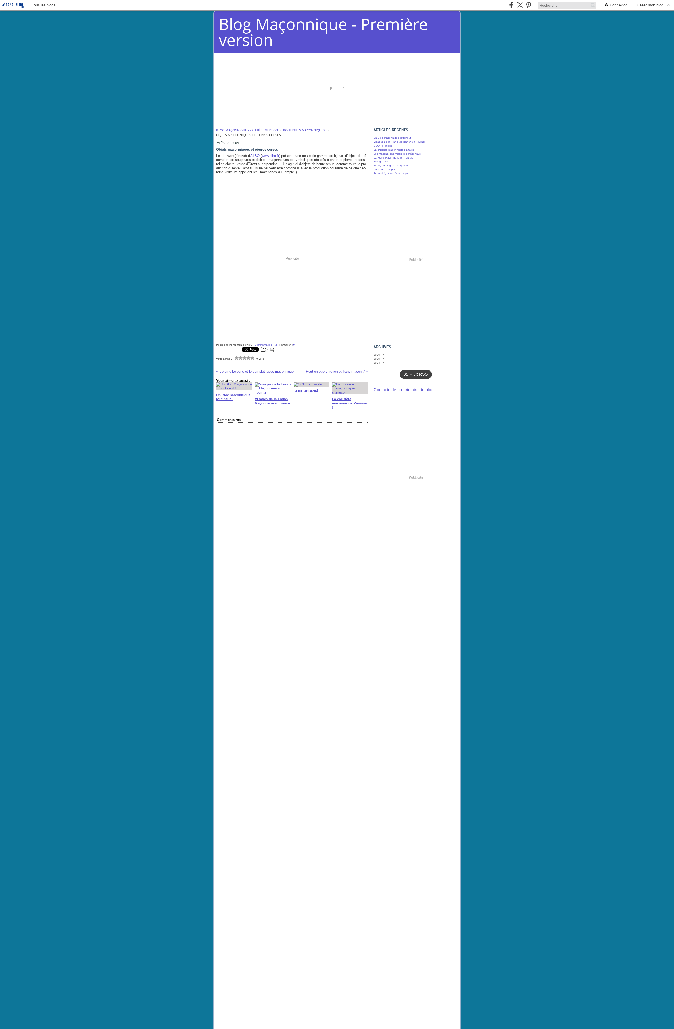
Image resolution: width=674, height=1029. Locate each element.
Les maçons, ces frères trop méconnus (397, 153)
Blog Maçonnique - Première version (247, 130)
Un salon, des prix (384, 169)
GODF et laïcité (383, 145)
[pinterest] (528, 5)
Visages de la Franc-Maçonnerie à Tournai (399, 141)
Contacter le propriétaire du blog (404, 390)
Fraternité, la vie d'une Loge (391, 173)
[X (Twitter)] (520, 5)
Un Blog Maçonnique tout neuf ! (393, 137)
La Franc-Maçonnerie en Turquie (393, 157)
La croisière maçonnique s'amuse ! (395, 149)
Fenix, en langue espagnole (391, 165)
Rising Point (381, 161)
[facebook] (511, 5)
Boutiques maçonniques (304, 130)
